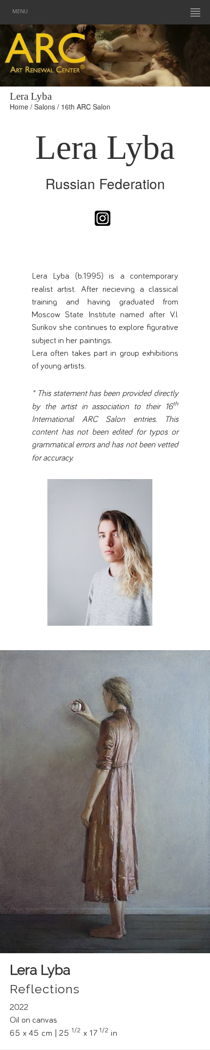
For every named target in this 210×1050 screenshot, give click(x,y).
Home (19, 106)
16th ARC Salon (85, 106)
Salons (44, 106)
